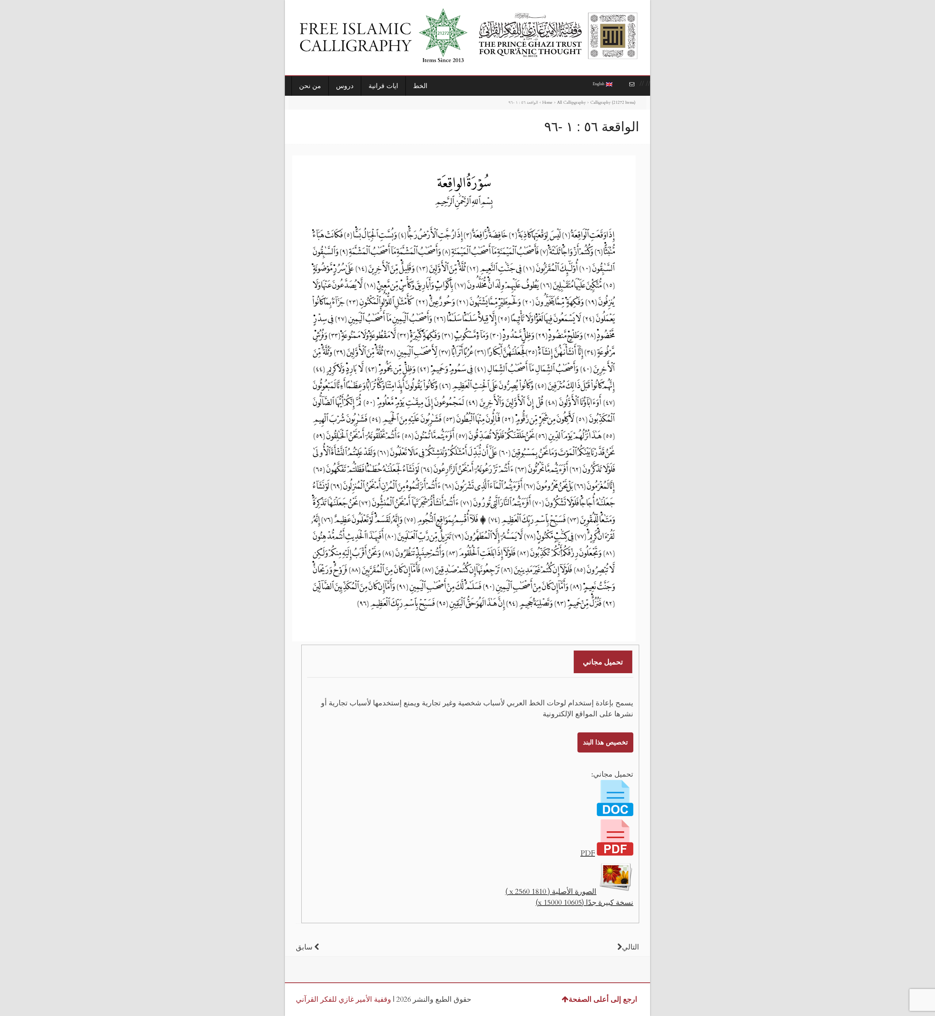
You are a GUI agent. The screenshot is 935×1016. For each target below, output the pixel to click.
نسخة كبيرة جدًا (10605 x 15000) (584, 902)
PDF (587, 853)
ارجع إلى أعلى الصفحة (603, 999)
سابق (304, 947)
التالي (630, 947)
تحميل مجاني (603, 662)
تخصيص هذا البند (605, 742)
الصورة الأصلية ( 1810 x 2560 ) (550, 891)
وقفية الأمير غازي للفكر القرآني (343, 999)
